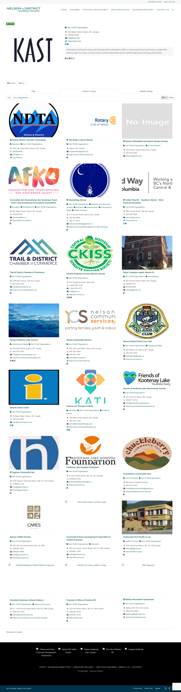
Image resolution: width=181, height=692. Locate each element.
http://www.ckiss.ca (76, 294)
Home (42, 667)
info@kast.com (74, 38)
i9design (13, 689)
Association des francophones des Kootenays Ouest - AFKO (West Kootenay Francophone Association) (33, 201)
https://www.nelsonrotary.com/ (81, 154)
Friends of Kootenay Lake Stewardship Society (144, 388)
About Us (124, 667)
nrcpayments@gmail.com (78, 151)
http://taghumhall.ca (20, 490)
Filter (9, 98)
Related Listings (89, 91)
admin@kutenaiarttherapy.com (80, 424)
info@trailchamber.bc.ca (22, 287)
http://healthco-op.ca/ (134, 551)
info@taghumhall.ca (20, 487)
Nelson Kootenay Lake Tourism (24, 340)
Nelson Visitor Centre (19, 407)
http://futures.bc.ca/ (76, 557)
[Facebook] (65, 58)
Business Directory (59, 667)
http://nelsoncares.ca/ (21, 558)
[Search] (173, 10)
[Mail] (73, 58)
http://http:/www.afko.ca (22, 220)
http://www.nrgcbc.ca (134, 359)
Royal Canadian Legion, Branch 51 (138, 272)
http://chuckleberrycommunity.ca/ (138, 491)
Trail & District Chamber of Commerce (27, 272)
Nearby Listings (146, 91)
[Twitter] (67, 58)
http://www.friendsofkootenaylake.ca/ (140, 406)
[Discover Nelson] (23, 10)
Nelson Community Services (79, 340)
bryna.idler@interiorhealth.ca (80, 482)
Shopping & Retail (155, 346)
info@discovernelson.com (22, 422)
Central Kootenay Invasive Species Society (85, 273)
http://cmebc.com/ (75, 618)
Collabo (19, 689)
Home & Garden (131, 478)
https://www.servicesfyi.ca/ (79, 361)
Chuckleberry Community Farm (137, 473)
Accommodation (154, 145)
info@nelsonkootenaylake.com (24, 354)
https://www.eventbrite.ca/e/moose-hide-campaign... (89, 227)
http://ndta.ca (17, 157)
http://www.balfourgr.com (136, 617)
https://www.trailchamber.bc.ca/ (25, 290)
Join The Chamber (106, 667)
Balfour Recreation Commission (139, 599)
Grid (165, 98)
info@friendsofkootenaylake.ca (137, 403)
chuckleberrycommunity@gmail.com (139, 488)
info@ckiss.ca (74, 291)
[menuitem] (155, 2)
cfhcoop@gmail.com (133, 548)
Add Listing (169, 2)
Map (33, 91)
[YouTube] (69, 58)
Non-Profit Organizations (77, 27)
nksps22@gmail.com (134, 156)
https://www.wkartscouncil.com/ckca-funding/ (30, 618)
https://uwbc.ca (131, 220)
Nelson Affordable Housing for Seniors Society (146, 141)
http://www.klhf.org (76, 485)
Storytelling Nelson (77, 200)
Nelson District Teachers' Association (29, 140)
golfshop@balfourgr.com (135, 614)
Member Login (154, 2)
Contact (137, 667)
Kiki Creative (27, 689)
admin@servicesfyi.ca (77, 357)
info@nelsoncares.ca (20, 555)
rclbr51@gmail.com (133, 290)
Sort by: (21, 98)
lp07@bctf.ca (18, 154)
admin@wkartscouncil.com (23, 615)
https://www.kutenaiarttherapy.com (82, 427)
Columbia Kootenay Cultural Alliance (26, 600)
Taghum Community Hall (23, 472)
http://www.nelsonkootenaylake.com (27, 357)
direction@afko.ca (19, 217)
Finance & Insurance (42, 604)
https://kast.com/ (74, 41)
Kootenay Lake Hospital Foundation (82, 467)
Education (16, 144)
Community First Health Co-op (137, 537)
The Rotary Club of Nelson (81, 140)
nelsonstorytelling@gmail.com (80, 224)
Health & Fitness (80, 210)
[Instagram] (71, 58)
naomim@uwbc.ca (133, 217)
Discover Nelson (83, 667)
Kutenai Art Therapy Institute (79, 406)
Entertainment (28, 207)
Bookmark (12, 83)
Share (22, 83)
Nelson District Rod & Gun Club (137, 341)
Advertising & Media (20, 344)
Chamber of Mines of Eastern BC (81, 600)
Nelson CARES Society (20, 537)
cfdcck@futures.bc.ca (77, 554)
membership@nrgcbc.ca (135, 356)
